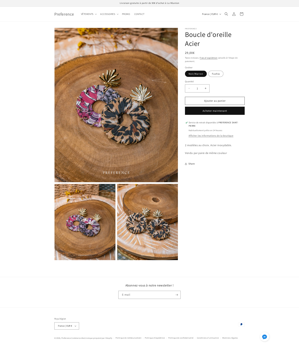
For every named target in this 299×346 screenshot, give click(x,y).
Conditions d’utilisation (208, 338)
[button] (88, 14)
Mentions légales (230, 338)
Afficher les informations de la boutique (211, 135)
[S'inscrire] (176, 295)
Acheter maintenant (215, 110)
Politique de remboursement (128, 338)
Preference (66, 338)
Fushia (216, 73)
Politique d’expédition (155, 338)
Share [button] (191, 163)
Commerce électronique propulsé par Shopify (91, 338)
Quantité (189, 81)
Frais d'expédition (209, 57)
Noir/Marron (196, 73)
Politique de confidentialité (180, 338)
